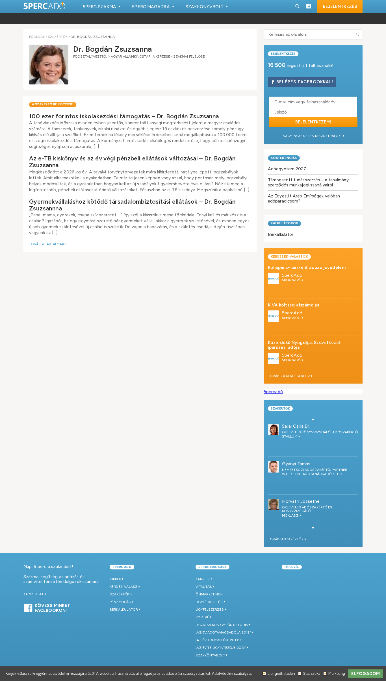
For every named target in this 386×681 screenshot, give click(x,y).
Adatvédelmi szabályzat (232, 673)
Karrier (203, 579)
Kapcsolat (33, 594)
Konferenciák (284, 158)
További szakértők (286, 539)
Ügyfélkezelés (209, 602)
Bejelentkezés (340, 6)
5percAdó (292, 275)
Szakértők (58, 37)
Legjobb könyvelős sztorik (222, 625)
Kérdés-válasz (123, 587)
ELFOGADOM (365, 673)
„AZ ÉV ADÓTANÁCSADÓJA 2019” (223, 632)
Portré (202, 617)
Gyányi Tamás (296, 463)
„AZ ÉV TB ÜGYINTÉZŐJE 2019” (221, 648)
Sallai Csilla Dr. (296, 426)
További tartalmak (46, 244)
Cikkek (115, 579)
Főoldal (37, 37)
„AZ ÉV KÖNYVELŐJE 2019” (217, 640)
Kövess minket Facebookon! (52, 607)
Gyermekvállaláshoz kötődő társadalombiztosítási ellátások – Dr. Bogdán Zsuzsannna (132, 205)
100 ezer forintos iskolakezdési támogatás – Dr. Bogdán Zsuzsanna (124, 116)
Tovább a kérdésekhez (289, 376)
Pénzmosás (120, 602)
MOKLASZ (290, 515)
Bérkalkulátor (280, 234)
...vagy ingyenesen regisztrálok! (311, 136)
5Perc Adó (44, 6)
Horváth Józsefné (301, 501)
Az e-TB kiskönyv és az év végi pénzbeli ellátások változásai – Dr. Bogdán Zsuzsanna (132, 162)
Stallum (290, 436)
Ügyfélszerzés (210, 610)
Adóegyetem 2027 (287, 168)
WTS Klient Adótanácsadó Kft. (311, 474)
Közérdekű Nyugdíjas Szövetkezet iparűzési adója (304, 345)
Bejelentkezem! (313, 122)
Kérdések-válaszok (289, 256)
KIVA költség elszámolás (293, 305)
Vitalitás (204, 587)
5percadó (273, 391)
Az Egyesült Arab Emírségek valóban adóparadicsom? (304, 198)
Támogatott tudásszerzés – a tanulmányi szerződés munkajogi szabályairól (309, 182)
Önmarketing (208, 594)
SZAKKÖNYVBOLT (210, 655)
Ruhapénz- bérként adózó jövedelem (307, 267)
